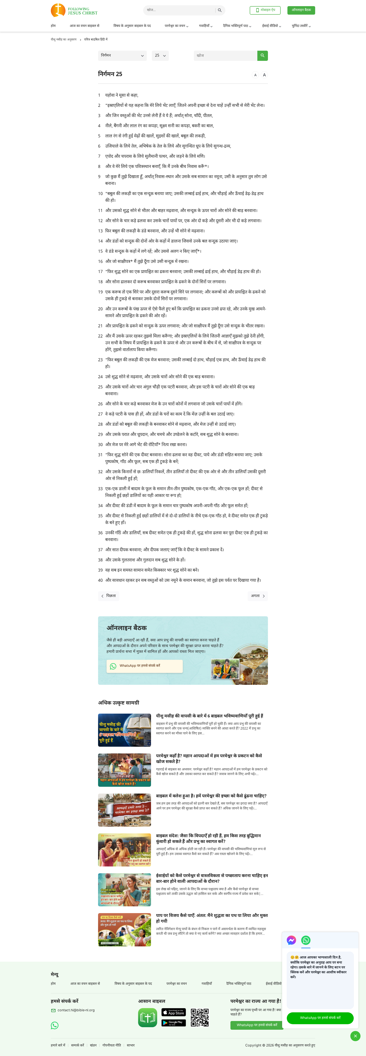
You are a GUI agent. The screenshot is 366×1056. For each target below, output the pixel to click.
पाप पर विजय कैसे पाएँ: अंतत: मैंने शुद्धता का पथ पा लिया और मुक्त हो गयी (212, 918)
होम (53, 26)
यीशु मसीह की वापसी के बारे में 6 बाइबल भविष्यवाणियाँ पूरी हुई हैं (209, 716)
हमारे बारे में (58, 1045)
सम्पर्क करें (77, 1045)
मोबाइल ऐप (268, 10)
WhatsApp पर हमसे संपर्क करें (257, 1025)
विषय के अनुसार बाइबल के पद (132, 26)
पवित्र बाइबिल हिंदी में (95, 40)
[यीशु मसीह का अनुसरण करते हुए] (85, 10)
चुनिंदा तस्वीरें (300, 26)
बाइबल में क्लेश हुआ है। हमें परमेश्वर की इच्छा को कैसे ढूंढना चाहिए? (211, 796)
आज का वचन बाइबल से (84, 26)
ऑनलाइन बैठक (301, 10)
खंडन (93, 1045)
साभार (131, 1045)
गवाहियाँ (204, 26)
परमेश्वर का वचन (175, 26)
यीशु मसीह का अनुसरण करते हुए (295, 1045)
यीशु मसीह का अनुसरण (63, 40)
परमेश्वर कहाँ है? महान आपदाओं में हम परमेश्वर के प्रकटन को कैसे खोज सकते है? (209, 759)
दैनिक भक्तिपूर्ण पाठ (235, 26)
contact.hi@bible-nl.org (76, 1010)
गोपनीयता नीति (112, 1045)
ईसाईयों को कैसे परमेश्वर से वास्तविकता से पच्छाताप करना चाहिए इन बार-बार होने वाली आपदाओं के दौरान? (212, 878)
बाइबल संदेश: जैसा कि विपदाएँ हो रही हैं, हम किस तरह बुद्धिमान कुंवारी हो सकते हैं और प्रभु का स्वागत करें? (208, 839)
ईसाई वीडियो (270, 26)
